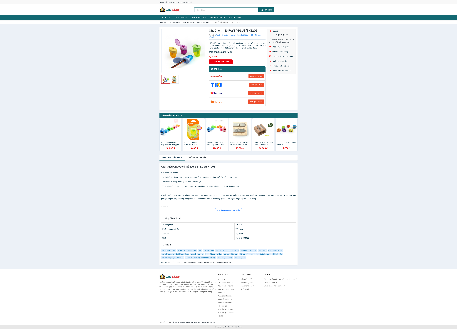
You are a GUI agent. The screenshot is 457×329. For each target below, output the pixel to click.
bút (269, 250)
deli (200, 250)
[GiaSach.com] (170, 10)
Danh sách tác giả (225, 296)
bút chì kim (264, 254)
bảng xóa (252, 250)
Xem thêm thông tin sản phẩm (228, 210)
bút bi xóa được (182, 254)
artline (219, 254)
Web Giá (205, 322)
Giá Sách (238, 327)
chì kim (200, 254)
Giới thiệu (181, 2)
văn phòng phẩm (168, 250)
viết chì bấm (244, 254)
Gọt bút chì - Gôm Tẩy (204, 22)
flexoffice (181, 250)
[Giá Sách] (171, 277)
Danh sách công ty (225, 299)
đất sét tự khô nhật (225, 258)
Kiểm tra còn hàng (220, 62)
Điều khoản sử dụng (225, 286)
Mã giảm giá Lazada (225, 309)
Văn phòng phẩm (217, 18)
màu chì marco (232, 250)
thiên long (262, 250)
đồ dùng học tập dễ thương (204, 258)
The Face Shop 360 (185, 322)
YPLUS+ (218, 35)
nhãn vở (180, 258)
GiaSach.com (228, 327)
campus (189, 258)
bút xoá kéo (277, 250)
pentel (193, 254)
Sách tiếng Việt (182, 18)
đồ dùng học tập (168, 258)
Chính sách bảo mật (225, 282)
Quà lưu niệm (234, 18)
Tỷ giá (174, 322)
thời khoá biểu (276, 254)
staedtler (254, 254)
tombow (244, 250)
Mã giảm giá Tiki (224, 306)
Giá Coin (213, 322)
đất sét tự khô (240, 258)
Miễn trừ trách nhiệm (226, 289)
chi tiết (197, 157)
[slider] (165, 79)
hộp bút (234, 254)
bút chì (226, 254)
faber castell (191, 250)
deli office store (168, 254)
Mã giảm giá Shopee (225, 312)
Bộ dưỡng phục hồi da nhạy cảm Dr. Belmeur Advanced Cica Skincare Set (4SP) (199, 262)
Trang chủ (163, 2)
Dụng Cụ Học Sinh (189, 22)
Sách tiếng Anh (199, 18)
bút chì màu (220, 250)
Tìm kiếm (267, 10)
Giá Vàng (197, 322)
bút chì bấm (210, 254)
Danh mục (172, 2)
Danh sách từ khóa (225, 302)
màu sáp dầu (209, 250)
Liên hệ (189, 2)
